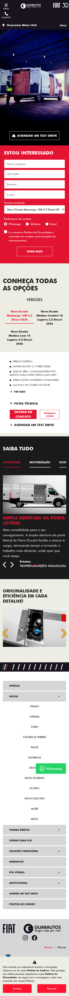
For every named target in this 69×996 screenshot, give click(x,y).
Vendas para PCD (20, 840)
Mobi (34, 808)
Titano (34, 706)
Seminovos (16, 861)
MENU (6, 8)
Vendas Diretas (19, 829)
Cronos (34, 767)
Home (48, 947)
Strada (34, 716)
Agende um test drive (23, 893)
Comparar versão (49, 414)
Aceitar (17, 988)
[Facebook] (34, 938)
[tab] (19, 317)
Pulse (34, 747)
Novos (13, 696)
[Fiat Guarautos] (31, 6)
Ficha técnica (26, 403)
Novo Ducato (35, 798)
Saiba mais (35, 251)
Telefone (35, 224)
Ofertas (14, 685)
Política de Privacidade (37, 232)
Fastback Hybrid (34, 737)
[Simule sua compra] (43, 938)
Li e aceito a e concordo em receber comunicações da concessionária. (32, 236)
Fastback (34, 757)
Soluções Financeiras (23, 851)
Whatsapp (15, 224)
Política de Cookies (22, 904)
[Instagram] (25, 938)
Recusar (52, 988)
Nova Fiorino (34, 778)
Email (53, 224)
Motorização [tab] (40, 462)
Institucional (18, 882)
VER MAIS (19, 391)
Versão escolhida (14, 202)
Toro (34, 726)
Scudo (34, 788)
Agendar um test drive (37, 135)
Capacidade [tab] (12, 462)
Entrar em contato (23, 414)
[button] (6, 633)
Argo (34, 818)
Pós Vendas (17, 872)
